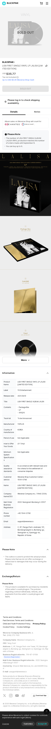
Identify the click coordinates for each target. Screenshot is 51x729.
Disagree (5, 724)
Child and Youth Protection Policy (16, 624)
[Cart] (41, 3)
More (24, 360)
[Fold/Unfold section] (25, 373)
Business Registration (12, 657)
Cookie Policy (8, 627)
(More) (28, 717)
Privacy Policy (39, 624)
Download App (41, 695)
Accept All (42, 724)
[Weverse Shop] (4, 3)
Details (14, 112)
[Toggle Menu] (47, 3)
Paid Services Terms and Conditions (18, 620)
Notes (37, 112)
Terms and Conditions (12, 617)
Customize (28, 724)
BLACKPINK (7, 62)
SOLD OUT (25, 88)
